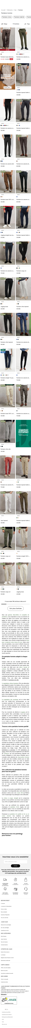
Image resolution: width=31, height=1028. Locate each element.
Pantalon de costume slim (7, 164)
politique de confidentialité (17, 873)
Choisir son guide (4, 979)
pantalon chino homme (11, 683)
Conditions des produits (7, 1014)
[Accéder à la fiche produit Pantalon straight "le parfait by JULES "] (7, 360)
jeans (3, 620)
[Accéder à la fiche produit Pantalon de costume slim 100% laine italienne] (23, 324)
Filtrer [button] (5, 24)
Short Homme (3, 936)
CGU (3, 1021)
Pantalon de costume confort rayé (9, 271)
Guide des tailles (4, 982)
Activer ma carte (4, 970)
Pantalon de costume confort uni (9, 128)
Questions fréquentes (5, 914)
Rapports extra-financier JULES (7, 957)
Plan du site (4, 1024)
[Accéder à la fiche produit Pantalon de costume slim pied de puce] (23, 146)
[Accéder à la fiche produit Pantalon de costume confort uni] (23, 39)
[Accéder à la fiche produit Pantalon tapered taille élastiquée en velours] (23, 467)
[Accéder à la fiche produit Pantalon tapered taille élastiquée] (23, 74)
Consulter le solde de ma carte (7, 973)
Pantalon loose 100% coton (8, 199)
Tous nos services (4, 917)
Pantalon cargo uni (21, 271)
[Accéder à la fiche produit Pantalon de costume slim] (7, 146)
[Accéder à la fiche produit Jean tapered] (7, 502)
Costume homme (4, 944)
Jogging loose (4, 306)
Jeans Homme (4, 939)
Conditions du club (5, 930)
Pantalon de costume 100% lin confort (10, 484)
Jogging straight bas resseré (8, 235)
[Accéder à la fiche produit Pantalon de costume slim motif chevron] (23, 360)
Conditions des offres (6, 1012)
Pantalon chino (6, 17)
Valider (15, 866)
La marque (3, 954)
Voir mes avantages (5, 927)
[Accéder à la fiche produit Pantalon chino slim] (7, 431)
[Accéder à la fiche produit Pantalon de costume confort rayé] (7, 253)
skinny (4, 671)
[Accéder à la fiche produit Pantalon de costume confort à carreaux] (23, 181)
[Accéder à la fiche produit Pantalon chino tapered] (23, 288)
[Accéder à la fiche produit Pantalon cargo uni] (23, 253)
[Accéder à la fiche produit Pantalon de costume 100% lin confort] (7, 467)
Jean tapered (4, 520)
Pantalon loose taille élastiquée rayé (10, 57)
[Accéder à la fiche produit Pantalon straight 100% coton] (23, 538)
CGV (3, 1019)
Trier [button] (28, 24)
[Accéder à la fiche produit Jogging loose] (7, 288)
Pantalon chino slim (6, 449)
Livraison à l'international (6, 906)
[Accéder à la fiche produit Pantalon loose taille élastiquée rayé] (7, 39)
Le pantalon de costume (10, 699)
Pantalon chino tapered (22, 306)
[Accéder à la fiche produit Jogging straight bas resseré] (7, 217)
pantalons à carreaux (8, 750)
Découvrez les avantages (6, 924)
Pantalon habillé (19, 17)
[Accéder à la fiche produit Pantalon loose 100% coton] (7, 181)
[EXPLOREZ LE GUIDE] (7, 76)
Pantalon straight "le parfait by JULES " (11, 377)
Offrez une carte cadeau (6, 967)
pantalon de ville (14, 680)
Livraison (3, 903)
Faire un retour (4, 909)
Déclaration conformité (5, 960)
